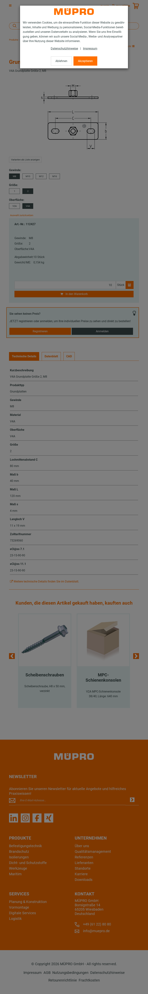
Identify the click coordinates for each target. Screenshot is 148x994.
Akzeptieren (85, 61)
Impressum (90, 48)
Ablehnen (61, 61)
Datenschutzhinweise (64, 48)
